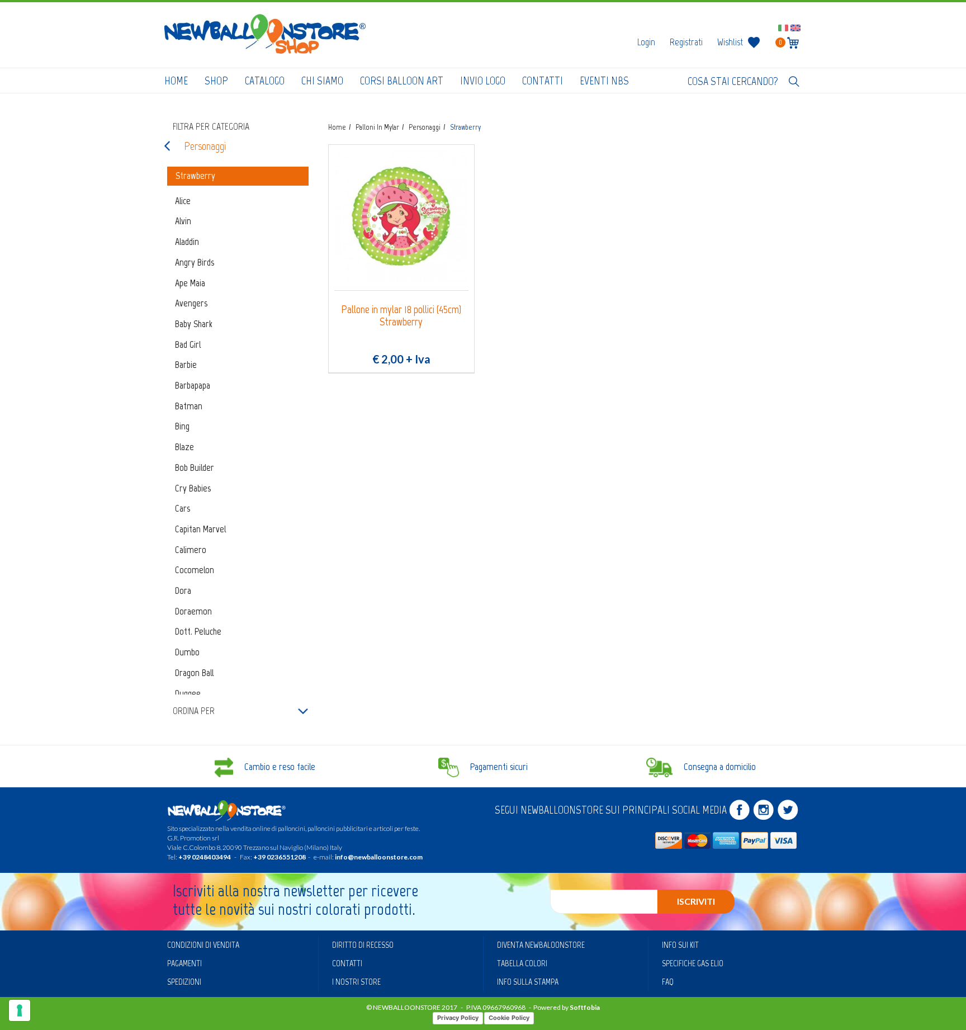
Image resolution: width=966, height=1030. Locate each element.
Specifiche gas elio (692, 963)
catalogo (265, 80)
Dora (183, 590)
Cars (182, 508)
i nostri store (356, 981)
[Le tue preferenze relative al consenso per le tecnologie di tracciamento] (19, 1010)
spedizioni (184, 981)
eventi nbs (604, 80)
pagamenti (184, 963)
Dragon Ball (194, 673)
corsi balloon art (401, 80)
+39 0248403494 (204, 857)
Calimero (190, 550)
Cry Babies (193, 488)
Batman (188, 406)
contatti (542, 80)
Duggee (188, 693)
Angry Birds (194, 262)
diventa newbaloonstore (541, 944)
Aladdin (187, 241)
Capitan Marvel (200, 529)
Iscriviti (696, 901)
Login (646, 42)
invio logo (482, 80)
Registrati (686, 42)
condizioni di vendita (203, 944)
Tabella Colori (522, 963)
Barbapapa (192, 385)
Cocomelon (194, 570)
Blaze (184, 447)
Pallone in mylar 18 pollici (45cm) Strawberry (401, 315)
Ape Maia (190, 283)
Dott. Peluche (198, 631)
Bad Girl (188, 344)
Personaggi (205, 146)
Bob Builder (194, 467)
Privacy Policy (458, 1018)
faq (668, 981)
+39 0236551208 (279, 857)
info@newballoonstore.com (379, 857)
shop (216, 80)
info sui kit (680, 944)
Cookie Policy (509, 1018)
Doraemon (193, 611)
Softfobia (585, 1007)
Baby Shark (193, 324)
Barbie (186, 364)
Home (176, 80)
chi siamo (322, 80)
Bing (182, 426)
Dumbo (187, 652)
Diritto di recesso (363, 944)
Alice (183, 201)
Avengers (191, 303)
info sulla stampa (527, 981)
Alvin (183, 221)
